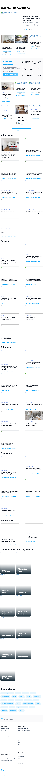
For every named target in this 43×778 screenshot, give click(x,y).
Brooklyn (3, 178)
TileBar (15, 236)
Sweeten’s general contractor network (8, 758)
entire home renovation (37, 155)
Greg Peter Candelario (7, 51)
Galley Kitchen (35, 303)
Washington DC (25, 693)
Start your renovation (10, 74)
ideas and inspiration (6, 101)
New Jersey (28, 696)
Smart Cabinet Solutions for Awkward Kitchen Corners (21, 119)
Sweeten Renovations (6, 111)
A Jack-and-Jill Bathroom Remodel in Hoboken (7, 444)
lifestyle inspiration (19, 700)
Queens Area (23, 592)
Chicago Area (7, 635)
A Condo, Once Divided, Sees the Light (9, 231)
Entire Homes (5, 152)
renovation (11, 236)
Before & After (28, 13)
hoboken (14, 448)
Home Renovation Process (23, 732)
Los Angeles (3, 700)
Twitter (21, 758)
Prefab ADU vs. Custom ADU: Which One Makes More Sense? (35, 113)
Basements (4, 470)
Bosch (3, 236)
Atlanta (21, 710)
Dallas (38, 703)
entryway (22, 95)
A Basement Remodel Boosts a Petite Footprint (8, 511)
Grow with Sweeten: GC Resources (7, 760)
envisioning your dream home (28, 703)
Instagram (22, 754)
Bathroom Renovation (6, 390)
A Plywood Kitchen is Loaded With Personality (8, 299)
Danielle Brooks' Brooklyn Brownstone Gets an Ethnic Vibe (9, 212)
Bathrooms (5, 364)
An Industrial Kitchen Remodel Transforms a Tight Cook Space (33, 280)
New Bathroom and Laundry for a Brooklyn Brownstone (9, 424)
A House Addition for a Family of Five (34, 492)
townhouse (32, 541)
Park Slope (14, 409)
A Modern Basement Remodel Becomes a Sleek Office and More (34, 469)
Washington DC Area (7, 677)
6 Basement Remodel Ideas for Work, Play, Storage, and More (21, 49)
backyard (33, 496)
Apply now (3, 756)
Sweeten (26, 29)
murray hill (7, 236)
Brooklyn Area (5, 591)
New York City (21, 696)
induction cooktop (10, 322)
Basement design (19, 53)
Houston (35, 429)
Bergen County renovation (11, 496)
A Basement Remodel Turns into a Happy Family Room (9, 492)
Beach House (26, 30)
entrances (18, 95)
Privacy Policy (13, 775)
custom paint (12, 342)
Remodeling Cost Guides (5, 736)
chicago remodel (37, 216)
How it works (3, 730)
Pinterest (21, 760)
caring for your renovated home (22, 707)
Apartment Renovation (30, 322)
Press (19, 744)
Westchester (18, 693)
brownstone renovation (6, 216)
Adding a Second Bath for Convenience (32, 386)
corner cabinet (19, 124)
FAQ (19, 742)
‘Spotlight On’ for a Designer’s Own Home (8, 540)
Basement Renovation (14, 477)
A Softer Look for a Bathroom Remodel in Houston (33, 424)
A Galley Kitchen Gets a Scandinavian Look (32, 318)
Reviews (19, 740)
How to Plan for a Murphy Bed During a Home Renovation (7, 49)
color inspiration (4, 707)
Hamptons (18, 703)
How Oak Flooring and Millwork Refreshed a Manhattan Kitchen (9, 280)
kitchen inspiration (27, 700)
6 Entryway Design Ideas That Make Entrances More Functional (20, 90)
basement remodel (5, 477)
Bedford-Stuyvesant (30, 197)
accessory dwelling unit (34, 118)
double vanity (4, 448)
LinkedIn (21, 763)
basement (28, 473)
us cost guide (33, 693)
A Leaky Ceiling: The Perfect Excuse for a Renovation (33, 536)
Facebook (22, 756)
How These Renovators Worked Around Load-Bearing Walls (7, 96)
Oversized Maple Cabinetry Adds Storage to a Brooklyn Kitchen (34, 257)
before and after (33, 48)
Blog (3, 45)
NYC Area (6, 571)
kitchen (34, 284)
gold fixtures (9, 448)
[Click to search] (40, 2)
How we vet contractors (5, 732)
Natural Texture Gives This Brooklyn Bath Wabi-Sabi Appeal (9, 367)
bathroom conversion (30, 390)
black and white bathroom (15, 429)
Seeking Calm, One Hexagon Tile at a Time (34, 405)
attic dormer (28, 496)
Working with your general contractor (7, 693)
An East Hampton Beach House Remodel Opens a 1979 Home (31, 18)
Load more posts (21, 130)
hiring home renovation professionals (7, 703)
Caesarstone (39, 261)
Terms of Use (3, 775)
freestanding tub (29, 429)
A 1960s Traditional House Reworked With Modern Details (33, 151)
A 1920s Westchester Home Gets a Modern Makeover (9, 337)
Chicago (32, 216)
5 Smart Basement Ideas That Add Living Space (8, 473)
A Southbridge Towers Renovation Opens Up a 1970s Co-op (35, 44)
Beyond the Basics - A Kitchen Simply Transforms (8, 318)
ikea (5, 322)
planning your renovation (5, 696)
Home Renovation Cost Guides (24, 730)
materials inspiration (37, 696)
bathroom (28, 216)
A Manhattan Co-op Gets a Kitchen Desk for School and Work (9, 193)
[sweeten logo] (5, 769)
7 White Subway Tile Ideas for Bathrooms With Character (33, 363)
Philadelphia (14, 696)
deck (37, 496)
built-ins (34, 178)
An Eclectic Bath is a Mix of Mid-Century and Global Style (9, 386)
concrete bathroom (16, 371)
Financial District (12, 159)
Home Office (37, 473)
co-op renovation (5, 197)
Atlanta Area (23, 657)
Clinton (38, 178)
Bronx (30, 303)
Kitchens (4, 258)
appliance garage (5, 544)
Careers (19, 747)
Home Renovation (5, 54)
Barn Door (4, 120)
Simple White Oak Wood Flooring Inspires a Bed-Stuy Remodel (34, 193)
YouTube (21, 761)
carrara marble (9, 371)
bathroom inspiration (30, 367)
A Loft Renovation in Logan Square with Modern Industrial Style (34, 212)
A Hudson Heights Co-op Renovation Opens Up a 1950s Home (7, 115)
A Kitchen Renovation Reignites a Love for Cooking (34, 299)
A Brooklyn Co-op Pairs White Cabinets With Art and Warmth (8, 174)
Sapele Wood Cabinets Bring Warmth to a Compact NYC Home (35, 90)
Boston (32, 707)
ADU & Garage (34, 109)
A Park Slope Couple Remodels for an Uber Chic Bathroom (9, 405)
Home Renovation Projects (23, 728)
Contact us (20, 746)
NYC (11, 409)
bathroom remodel (5, 342)
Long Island (10, 700)
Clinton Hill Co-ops (9, 178)
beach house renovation (34, 30)
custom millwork (12, 265)
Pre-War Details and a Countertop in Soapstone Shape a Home (34, 174)
